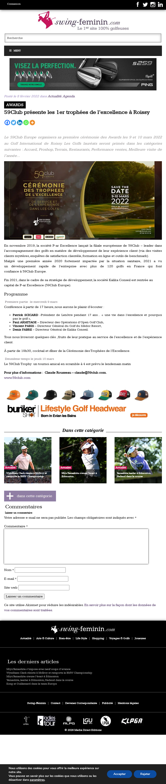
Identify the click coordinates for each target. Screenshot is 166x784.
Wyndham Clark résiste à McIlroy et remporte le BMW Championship (49, 672)
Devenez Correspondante (81, 703)
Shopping (98, 638)
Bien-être (65, 638)
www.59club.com (17, 378)
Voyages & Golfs (119, 638)
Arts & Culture (45, 638)
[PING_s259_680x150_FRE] (83, 74)
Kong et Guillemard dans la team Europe (31, 683)
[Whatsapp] (26, 122)
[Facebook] (7, 122)
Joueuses (140, 638)
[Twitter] (13, 122)
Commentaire (16, 526)
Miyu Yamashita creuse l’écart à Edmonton (32, 676)
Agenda (69, 96)
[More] (32, 122)
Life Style (81, 638)
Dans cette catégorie (83, 430)
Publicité (107, 703)
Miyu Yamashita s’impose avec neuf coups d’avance (38, 669)
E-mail (10, 579)
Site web (11, 588)
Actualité (54, 96)
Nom (9, 570)
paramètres (37, 780)
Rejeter (145, 774)
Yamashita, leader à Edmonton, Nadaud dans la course (39, 680)
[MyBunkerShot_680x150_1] (83, 403)
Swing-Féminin (36, 703)
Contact (55, 703)
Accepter (119, 774)
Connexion (14, 4)
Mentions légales (128, 703)
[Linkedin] (19, 122)
